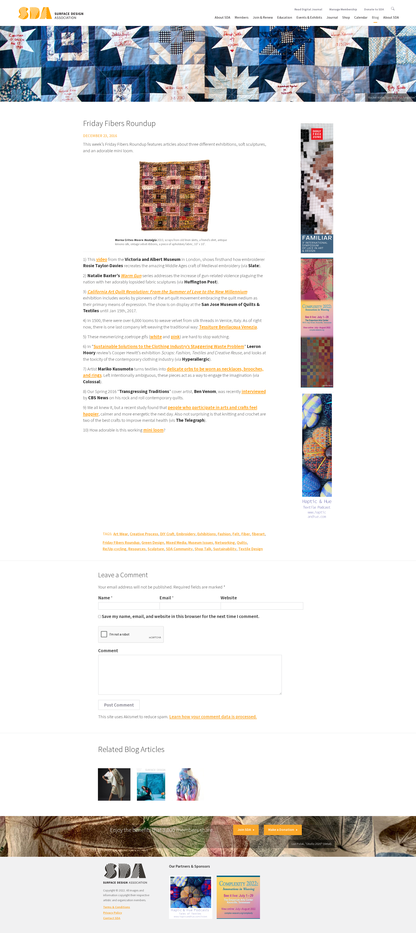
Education (284, 17)
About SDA (222, 17)
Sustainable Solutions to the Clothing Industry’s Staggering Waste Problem (169, 346)
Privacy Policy (112, 913)
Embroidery (185, 533)
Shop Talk (203, 548)
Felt (235, 533)
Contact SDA (111, 918)
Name (104, 598)
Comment (108, 650)
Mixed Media (176, 542)
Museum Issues (200, 542)
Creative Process (144, 533)
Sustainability (224, 548)
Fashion (224, 533)
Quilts (242, 542)
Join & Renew (263, 17)
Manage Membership (343, 9)
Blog (375, 17)
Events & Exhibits (309, 17)
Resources (137, 548)
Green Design (152, 542)
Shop (346, 17)
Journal (332, 17)
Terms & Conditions (116, 907)
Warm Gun (131, 275)
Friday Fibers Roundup (121, 542)
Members (242, 17)
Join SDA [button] (244, 829)
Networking (225, 542)
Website (229, 598)
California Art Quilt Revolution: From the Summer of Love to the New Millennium (167, 291)
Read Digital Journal (308, 9)
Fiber (245, 533)
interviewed (254, 391)
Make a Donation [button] (281, 829)
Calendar (360, 17)
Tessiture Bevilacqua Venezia (228, 327)
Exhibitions (206, 533)
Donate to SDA (374, 9)
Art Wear (120, 533)
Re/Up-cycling (114, 548)
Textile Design (250, 548)
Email (165, 598)
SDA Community (179, 548)
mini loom (153, 430)
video (101, 259)
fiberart (258, 533)
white (156, 337)
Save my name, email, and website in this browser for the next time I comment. (180, 616)
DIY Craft (167, 533)
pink (175, 337)
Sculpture (156, 548)
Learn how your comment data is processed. (213, 717)
